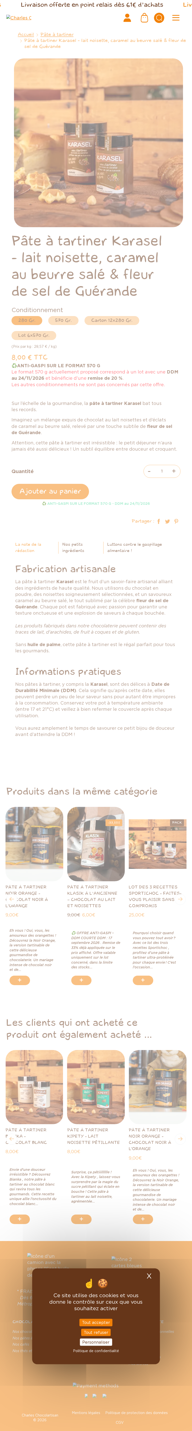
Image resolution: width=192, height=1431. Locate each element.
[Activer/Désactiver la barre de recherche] (159, 18)
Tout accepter (96, 1322)
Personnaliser (96, 1341)
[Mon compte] (127, 17)
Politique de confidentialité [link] (96, 1351)
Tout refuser (96, 1332)
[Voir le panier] (144, 17)
